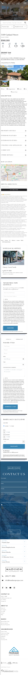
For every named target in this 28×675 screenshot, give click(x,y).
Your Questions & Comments (9, 367)
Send (11, 532)
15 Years (12, 426)
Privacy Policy (5, 411)
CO (9, 240)
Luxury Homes (6, 562)
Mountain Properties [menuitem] (5, 624)
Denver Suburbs (6, 552)
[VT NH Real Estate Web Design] (9, 671)
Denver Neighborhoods (8, 547)
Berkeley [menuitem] (3, 638)
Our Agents (10, 274)
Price (4, 430)
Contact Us (5, 274)
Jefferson (13, 240)
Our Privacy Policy (5, 667)
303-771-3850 (8, 271)
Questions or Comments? (7, 494)
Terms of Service (13, 411)
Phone (2, 488)
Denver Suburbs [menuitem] (4, 623)
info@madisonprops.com (14, 580)
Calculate (14, 446)
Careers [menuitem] (2, 613)
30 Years (6, 426)
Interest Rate (6, 439)
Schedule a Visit (19, 339)
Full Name (3, 478)
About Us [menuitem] (3, 608)
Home (2, 240)
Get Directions (14, 189)
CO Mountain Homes (7, 557)
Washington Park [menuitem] (4, 634)
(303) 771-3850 (10, 576)
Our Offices (3, 599)
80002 (22, 240)
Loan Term (5, 422)
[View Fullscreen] (3, 171)
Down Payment (6, 434)
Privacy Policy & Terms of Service (19, 523)
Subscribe (10, 328)
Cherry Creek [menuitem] (4, 631)
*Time (4, 362)
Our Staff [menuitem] (3, 611)
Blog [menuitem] (2, 614)
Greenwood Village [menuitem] (5, 633)
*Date (4, 356)
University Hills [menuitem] (4, 639)
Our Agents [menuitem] (3, 609)
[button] (25, 22)
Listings (6, 240)
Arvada (18, 240)
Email (2, 483)
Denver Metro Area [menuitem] (5, 621)
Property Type (6, 542)
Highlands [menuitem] (3, 636)
